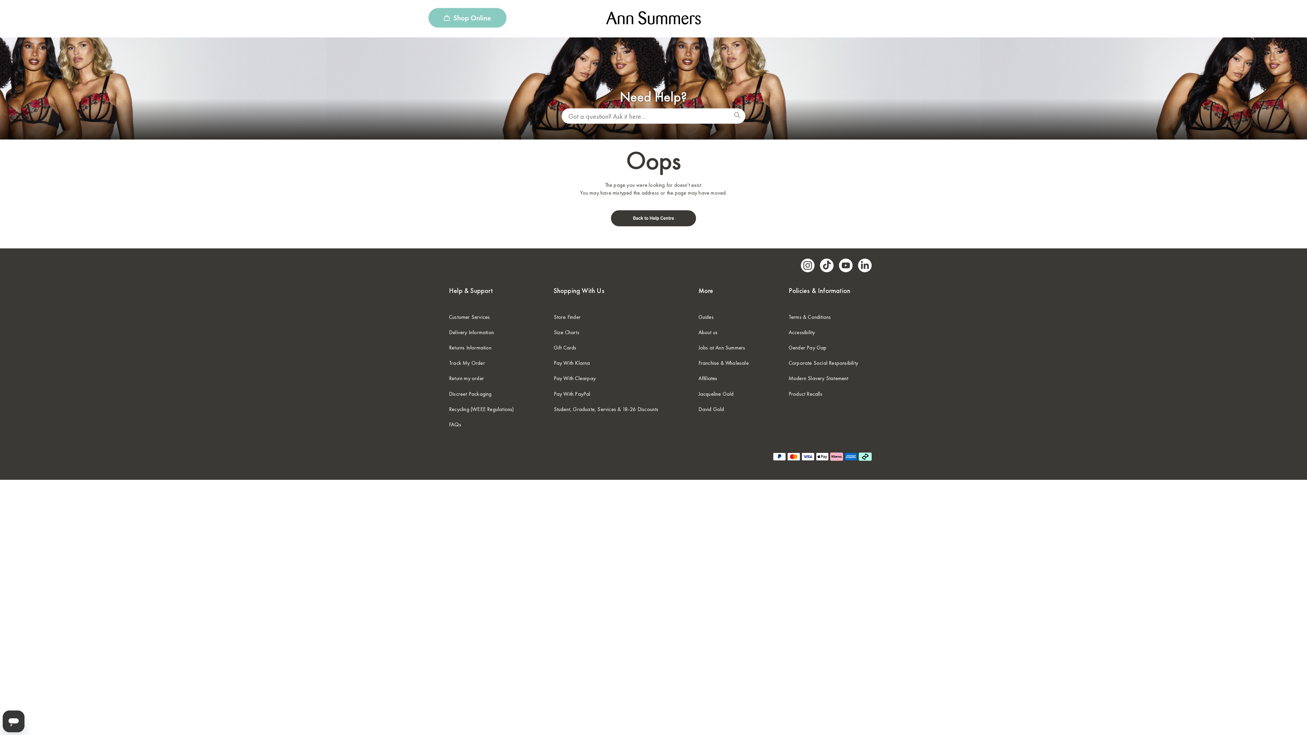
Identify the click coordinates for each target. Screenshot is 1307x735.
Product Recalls (805, 393)
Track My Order (467, 362)
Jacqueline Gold (716, 393)
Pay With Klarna (572, 362)
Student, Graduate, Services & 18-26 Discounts (606, 409)
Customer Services (469, 317)
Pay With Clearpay (575, 378)
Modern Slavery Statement (819, 378)
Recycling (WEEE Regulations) (481, 409)
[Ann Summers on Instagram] (807, 265)
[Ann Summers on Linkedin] (865, 265)
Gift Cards (565, 347)
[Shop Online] (467, 19)
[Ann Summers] (653, 22)
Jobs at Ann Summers (721, 347)
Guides (706, 317)
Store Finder (567, 317)
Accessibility (802, 332)
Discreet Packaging (470, 393)
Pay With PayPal (572, 393)
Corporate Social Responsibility (823, 362)
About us (708, 332)
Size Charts (566, 332)
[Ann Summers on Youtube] (846, 265)
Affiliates (707, 378)
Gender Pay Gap (808, 347)
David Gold (711, 409)
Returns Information (470, 347)
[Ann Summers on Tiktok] (827, 265)
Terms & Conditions (810, 317)
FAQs (455, 424)
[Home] (653, 223)
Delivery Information (471, 332)
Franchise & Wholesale (723, 362)
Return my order (466, 378)
